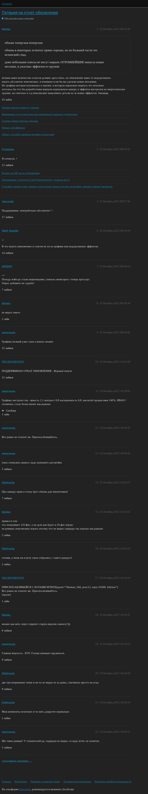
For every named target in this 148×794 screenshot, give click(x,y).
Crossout (7, 3)
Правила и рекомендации (45, 781)
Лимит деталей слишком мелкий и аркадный (28, 134)
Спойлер (10, 410)
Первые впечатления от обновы (20, 107)
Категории (20, 781)
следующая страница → (17, 760)
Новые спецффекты (13, 127)
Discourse (25, 789)
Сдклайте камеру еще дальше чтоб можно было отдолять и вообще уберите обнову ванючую (57, 186)
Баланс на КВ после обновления (21, 173)
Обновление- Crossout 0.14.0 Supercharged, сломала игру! (36, 179)
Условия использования (77, 781)
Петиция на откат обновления (30, 12)
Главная (6, 781)
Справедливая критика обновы (20, 120)
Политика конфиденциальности (112, 781)
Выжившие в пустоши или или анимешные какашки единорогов (39, 114)
